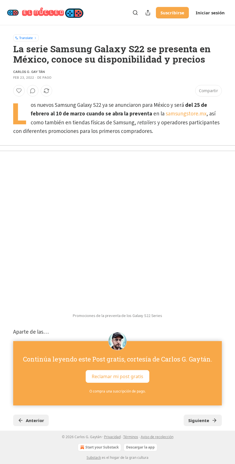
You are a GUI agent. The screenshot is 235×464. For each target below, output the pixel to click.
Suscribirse (172, 13)
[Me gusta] (19, 90)
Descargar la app (140, 447)
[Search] (135, 12)
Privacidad (112, 436)
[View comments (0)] (32, 90)
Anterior (35, 420)
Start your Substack (102, 447)
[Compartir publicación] (148, 12)
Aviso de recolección (157, 436)
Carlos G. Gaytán (29, 72)
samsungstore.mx (186, 114)
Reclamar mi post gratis (117, 376)
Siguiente (198, 420)
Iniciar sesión (210, 13)
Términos (130, 436)
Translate (26, 38)
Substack (94, 457)
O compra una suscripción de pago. (117, 391)
